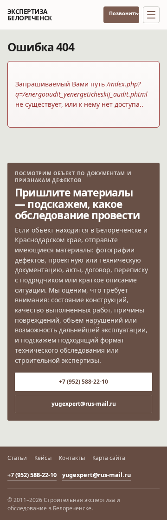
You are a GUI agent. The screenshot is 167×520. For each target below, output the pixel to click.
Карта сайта (108, 458)
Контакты (72, 458)
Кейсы (42, 458)
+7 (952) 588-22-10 (138, 13)
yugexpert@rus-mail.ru (83, 404)
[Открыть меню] (151, 14)
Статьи (17, 458)
